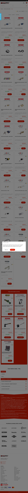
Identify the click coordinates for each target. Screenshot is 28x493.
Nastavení (12, 249)
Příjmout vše (6, 249)
